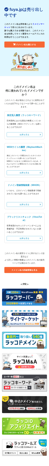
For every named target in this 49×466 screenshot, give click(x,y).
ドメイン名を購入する (26, 44)
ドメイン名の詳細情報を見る (24, 270)
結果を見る (24, 134)
